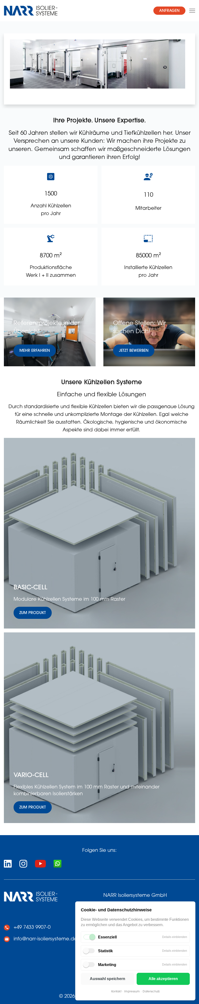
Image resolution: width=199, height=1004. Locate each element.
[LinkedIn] (8, 864)
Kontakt (116, 991)
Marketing (107, 965)
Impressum (132, 991)
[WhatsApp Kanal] (57, 864)
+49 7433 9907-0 (32, 927)
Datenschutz (151, 991)
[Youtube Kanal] (40, 864)
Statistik (105, 951)
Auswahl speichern (107, 979)
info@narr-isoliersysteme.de (45, 939)
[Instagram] (23, 864)
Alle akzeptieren (163, 979)
